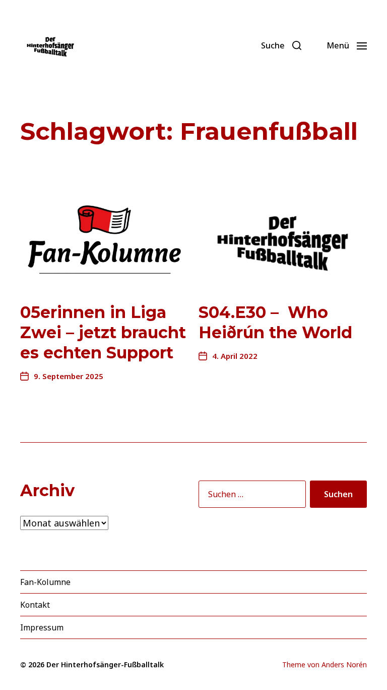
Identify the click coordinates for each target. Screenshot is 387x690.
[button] (281, 45)
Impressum (41, 627)
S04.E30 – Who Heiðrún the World (275, 322)
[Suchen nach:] (250, 496)
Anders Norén (344, 664)
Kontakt (35, 604)
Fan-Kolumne (45, 582)
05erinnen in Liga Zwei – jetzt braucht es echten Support (103, 332)
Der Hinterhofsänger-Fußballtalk (105, 664)
